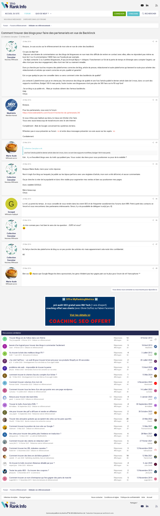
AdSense (30, 465)
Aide (143, 497)
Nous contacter (96, 497)
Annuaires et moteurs (30, 355)
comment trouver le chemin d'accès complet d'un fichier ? (33, 375)
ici (58, 131)
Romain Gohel (14, 384)
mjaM (150, 414)
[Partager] (153, 41)
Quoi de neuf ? (42, 14)
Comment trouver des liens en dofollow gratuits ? (29, 456)
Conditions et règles (111, 497)
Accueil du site (12, 14)
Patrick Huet (148, 458)
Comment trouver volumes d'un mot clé (25, 382)
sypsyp (150, 443)
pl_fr (10, 362)
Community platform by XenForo (66, 513)
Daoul (150, 355)
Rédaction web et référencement (43, 414)
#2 (156, 100)
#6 (156, 220)
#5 (156, 199)
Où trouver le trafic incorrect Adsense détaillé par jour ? (32, 463)
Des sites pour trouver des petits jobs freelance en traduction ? (35, 434)
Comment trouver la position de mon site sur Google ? (31, 426)
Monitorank (148, 384)
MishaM (149, 436)
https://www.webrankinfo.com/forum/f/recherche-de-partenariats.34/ (51, 113)
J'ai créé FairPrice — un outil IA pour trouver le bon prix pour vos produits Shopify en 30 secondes (49, 360)
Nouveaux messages (12, 19)
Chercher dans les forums (34, 19)
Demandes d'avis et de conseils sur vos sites (40, 370)
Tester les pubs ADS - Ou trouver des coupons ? (29, 470)
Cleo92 (11, 421)
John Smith (148, 465)
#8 (156, 268)
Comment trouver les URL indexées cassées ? (28, 448)
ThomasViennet (146, 429)
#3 (156, 142)
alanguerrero (13, 436)
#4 (156, 164)
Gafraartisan (148, 451)
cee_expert (13, 414)
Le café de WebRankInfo (38, 436)
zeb (151, 340)
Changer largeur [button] (25, 497)
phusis (11, 370)
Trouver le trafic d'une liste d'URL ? (23, 404)
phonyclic (12, 473)
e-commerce (35, 473)
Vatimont (12, 429)
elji (10, 377)
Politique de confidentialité (130, 497)
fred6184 (12, 451)
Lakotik (11, 458)
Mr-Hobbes (12, 406)
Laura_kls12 (13, 443)
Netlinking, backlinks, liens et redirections (39, 458)
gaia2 (11, 399)
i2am (11, 348)
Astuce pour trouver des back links (23, 397)
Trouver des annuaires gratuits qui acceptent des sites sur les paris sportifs (40, 419)
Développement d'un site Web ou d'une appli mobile (41, 362)
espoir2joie (13, 465)
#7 (156, 244)
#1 (156, 41)
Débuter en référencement (41, 340)
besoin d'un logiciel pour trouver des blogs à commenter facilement (37, 345)
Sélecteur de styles (10, 497)
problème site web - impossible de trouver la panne (30, 367)
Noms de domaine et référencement (45, 480)
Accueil (149, 497)
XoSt (10, 355)
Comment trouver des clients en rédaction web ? (29, 441)
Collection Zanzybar (10, 37)
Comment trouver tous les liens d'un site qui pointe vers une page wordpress (40, 389)
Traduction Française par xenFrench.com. (100, 513)
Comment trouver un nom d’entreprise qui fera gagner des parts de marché (40, 478)
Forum (27, 14)
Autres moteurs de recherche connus (38, 421)
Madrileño (148, 348)
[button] (51, 14)
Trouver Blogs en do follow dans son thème (27, 338)
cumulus (12, 392)
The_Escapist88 (14, 340)
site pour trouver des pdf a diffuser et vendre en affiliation (33, 411)
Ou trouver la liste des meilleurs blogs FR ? (26, 353)
